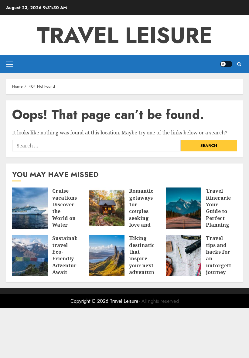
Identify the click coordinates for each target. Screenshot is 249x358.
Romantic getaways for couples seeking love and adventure (142, 211)
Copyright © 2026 (90, 301)
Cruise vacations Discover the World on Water (64, 207)
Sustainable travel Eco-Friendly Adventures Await (67, 255)
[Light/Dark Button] (226, 64)
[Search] (239, 64)
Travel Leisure (124, 35)
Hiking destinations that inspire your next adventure (145, 255)
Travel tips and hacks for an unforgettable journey (224, 255)
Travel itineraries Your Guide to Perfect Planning (219, 207)
